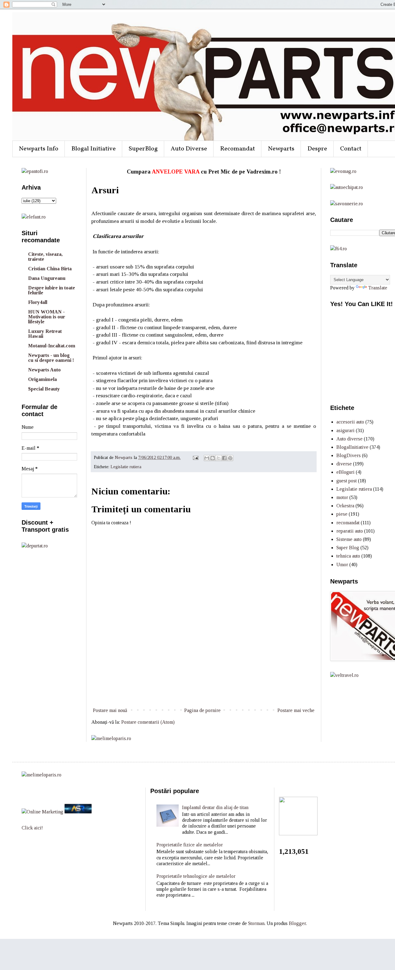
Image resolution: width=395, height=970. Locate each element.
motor (342, 497)
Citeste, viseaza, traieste (45, 257)
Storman (256, 923)
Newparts (281, 149)
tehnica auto (348, 556)
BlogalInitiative (352, 447)
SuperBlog (143, 149)
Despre (317, 149)
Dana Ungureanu (46, 278)
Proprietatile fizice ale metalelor (189, 844)
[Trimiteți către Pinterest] (230, 458)
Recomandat (237, 149)
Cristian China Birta (50, 268)
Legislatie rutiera (125, 466)
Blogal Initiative (93, 149)
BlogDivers (348, 455)
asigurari (345, 430)
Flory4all (37, 302)
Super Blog (347, 547)
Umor (342, 564)
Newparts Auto (44, 369)
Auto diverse (349, 438)
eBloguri (345, 472)
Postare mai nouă (110, 710)
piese (341, 514)
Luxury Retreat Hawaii (45, 334)
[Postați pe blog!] (213, 458)
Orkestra (345, 505)
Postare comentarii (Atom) (148, 722)
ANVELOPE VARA (175, 172)
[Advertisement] (203, 683)
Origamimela (42, 379)
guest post (346, 480)
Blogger (297, 923)
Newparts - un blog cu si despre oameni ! (51, 358)
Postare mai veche (295, 710)
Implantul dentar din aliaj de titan (215, 807)
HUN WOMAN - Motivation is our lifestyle (46, 316)
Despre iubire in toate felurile (51, 290)
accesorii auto (350, 421)
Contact (350, 149)
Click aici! (32, 827)
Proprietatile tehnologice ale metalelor (195, 876)
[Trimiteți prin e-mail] (207, 458)
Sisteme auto (349, 539)
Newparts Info (38, 149)
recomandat (348, 522)
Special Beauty (44, 388)
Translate (377, 287)
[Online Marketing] (42, 811)
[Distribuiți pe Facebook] (224, 458)
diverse (344, 463)
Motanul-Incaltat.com (51, 345)
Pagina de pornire (202, 710)
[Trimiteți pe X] (218, 458)
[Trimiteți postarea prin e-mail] (195, 457)
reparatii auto (349, 531)
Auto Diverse (189, 149)
